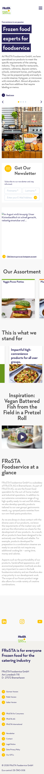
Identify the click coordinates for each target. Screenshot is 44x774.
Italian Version (11, 702)
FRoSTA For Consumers (15, 713)
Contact (9, 738)
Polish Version (11, 697)
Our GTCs (10, 755)
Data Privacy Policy (13, 749)
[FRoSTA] (6, 10)
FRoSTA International (14, 724)
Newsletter (10, 733)
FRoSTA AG (10, 719)
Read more (10, 95)
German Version (12, 691)
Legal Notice (10, 744)
